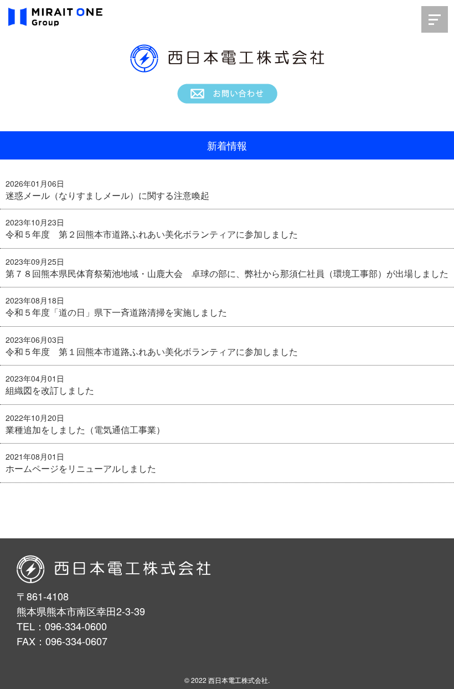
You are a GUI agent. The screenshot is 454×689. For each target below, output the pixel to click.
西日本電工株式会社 (238, 680)
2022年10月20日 (35, 417)
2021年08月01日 (35, 456)
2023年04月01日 (35, 378)
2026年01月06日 (35, 183)
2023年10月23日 (35, 222)
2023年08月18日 (35, 300)
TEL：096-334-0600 (62, 626)
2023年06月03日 (35, 339)
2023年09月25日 (35, 261)
